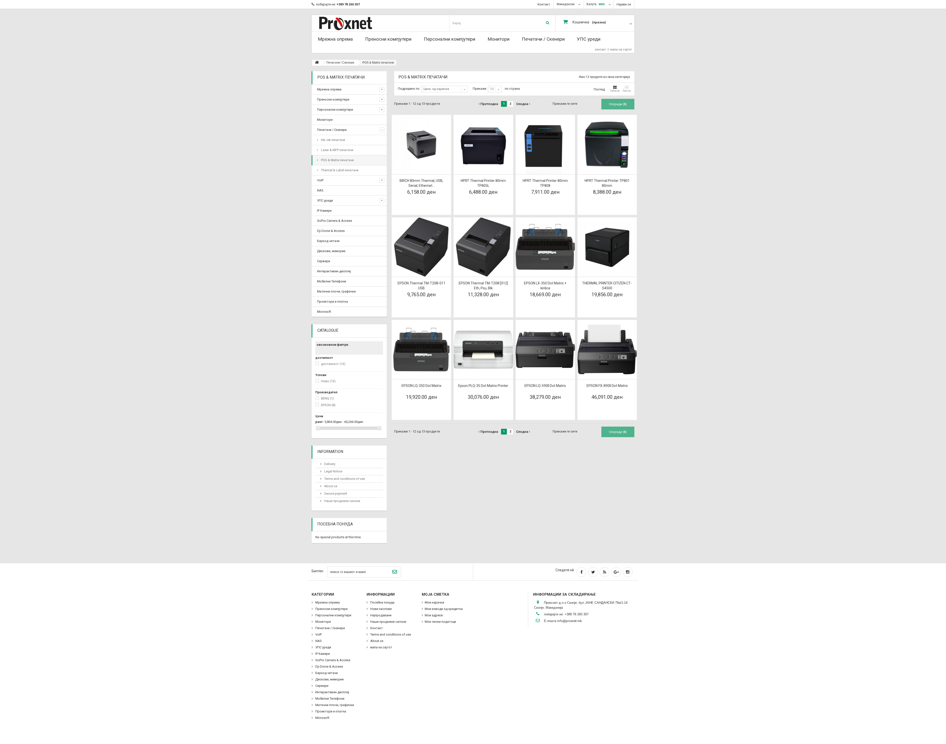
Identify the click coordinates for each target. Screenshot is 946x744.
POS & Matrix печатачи (337, 160)
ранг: (319, 422)
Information (330, 451)
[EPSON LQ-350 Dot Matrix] (421, 349)
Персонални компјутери (449, 39)
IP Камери (324, 210)
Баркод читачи (328, 241)
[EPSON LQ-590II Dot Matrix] (545, 349)
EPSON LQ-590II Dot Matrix (545, 386)
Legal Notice (332, 471)
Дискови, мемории (331, 251)
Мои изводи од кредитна (444, 609)
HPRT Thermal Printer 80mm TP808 (545, 183)
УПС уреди (588, 39)
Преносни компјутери (388, 39)
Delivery (329, 464)
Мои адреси (434, 615)
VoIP (320, 180)
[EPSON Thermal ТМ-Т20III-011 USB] (421, 247)
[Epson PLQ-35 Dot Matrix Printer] (483, 349)
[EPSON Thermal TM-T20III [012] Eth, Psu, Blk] (483, 247)
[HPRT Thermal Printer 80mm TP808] (545, 144)
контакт (600, 49)
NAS (320, 190)
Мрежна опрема (335, 39)
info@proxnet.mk (569, 621)
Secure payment (335, 493)
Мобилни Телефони (331, 281)
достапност (333, 364)
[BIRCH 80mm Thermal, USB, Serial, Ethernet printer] (421, 144)
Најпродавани (380, 615)
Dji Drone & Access (331, 231)
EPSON (328, 405)
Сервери (323, 261)
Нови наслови (381, 609)
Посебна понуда (335, 524)
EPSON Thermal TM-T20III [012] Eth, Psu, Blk (483, 285)
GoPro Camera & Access (334, 221)
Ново (328, 381)
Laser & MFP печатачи (336, 150)
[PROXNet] (355, 23)
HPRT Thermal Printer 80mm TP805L (483, 183)
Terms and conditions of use (344, 479)
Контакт (544, 4)
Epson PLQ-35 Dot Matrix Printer (483, 386)
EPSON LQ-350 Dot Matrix (421, 386)
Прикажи (479, 88)
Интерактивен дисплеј (334, 271)
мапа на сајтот (621, 49)
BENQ (327, 398)
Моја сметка (435, 594)
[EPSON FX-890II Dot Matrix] (607, 349)
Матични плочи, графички (336, 291)
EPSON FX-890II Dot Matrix (607, 386)
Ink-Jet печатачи (332, 140)
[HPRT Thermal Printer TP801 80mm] (607, 144)
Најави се (624, 4)
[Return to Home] (316, 63)
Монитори (498, 39)
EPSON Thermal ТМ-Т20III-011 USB (421, 285)
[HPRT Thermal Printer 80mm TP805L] (483, 144)
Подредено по (409, 88)
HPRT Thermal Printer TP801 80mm (607, 183)
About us (330, 486)
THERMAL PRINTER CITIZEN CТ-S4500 (607, 285)
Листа (627, 90)
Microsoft (324, 311)
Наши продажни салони (341, 501)
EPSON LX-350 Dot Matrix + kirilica (545, 285)
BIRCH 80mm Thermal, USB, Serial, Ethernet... (421, 183)
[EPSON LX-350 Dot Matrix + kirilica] (545, 247)
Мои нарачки (434, 602)
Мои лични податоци (440, 621)
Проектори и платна (332, 301)
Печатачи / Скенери (543, 39)
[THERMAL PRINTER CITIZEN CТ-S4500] (607, 247)
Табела (615, 90)
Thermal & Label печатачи (339, 170)
